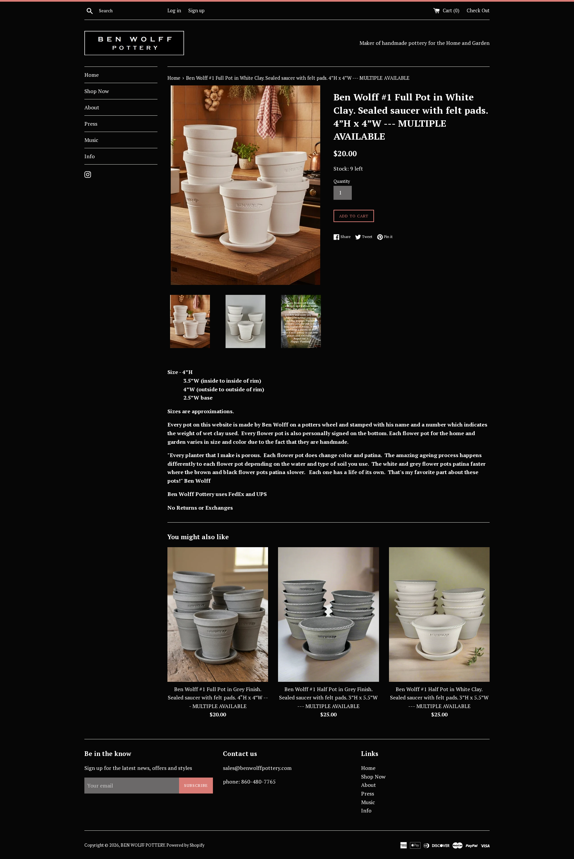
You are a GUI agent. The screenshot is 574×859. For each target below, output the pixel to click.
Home (91, 74)
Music (91, 140)
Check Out (478, 10)
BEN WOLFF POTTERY (143, 845)
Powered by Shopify (185, 845)
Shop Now (96, 91)
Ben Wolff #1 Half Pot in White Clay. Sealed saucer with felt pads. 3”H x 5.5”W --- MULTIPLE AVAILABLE (439, 697)
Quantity (342, 181)
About (91, 107)
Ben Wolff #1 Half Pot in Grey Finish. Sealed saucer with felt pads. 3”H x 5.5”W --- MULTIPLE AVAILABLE (328, 697)
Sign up (196, 10)
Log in (174, 10)
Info (89, 156)
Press (90, 123)
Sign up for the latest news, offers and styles (138, 768)
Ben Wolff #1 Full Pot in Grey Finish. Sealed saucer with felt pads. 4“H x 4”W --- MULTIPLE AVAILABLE (218, 697)
